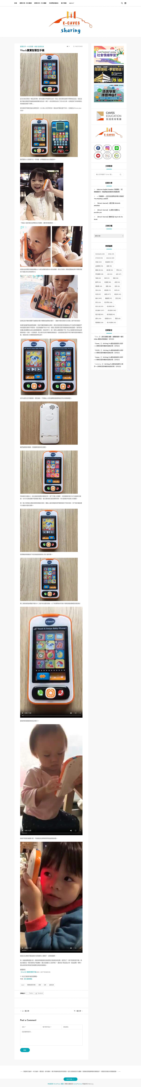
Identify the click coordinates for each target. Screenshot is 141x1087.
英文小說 (99, 306)
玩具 (45, 985)
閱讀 (117, 318)
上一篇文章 (25, 1011)
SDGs (111, 254)
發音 (117, 286)
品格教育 (99, 266)
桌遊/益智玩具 (39, 46)
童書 (107, 294)
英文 (98, 302)
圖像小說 (99, 270)
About (71, 3)
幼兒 (118, 274)
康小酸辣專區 (28, 979)
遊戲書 (108, 318)
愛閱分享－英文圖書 (26, 3)
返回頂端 (69, 1079)
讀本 (98, 318)
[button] (122, 3)
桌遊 (39, 985)
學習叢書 (99, 274)
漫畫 (108, 286)
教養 (115, 278)
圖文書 (110, 270)
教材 (106, 278)
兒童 (98, 262)
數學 (98, 282)
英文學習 (108, 302)
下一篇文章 (77, 1011)
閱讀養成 (99, 322)
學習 (119, 270)
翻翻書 (108, 298)
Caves (97, 343)
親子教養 (64, 3)
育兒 (118, 298)
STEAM (99, 258)
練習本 (117, 294)
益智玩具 (51, 985)
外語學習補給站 (53, 3)
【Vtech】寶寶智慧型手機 (28, 972)
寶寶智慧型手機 (31, 985)
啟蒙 (109, 266)
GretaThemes (77, 1084)
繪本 (98, 298)
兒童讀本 (109, 262)
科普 (98, 294)
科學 (116, 290)
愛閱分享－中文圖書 (40, 3)
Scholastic (100, 254)
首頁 (15, 3)
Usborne (110, 258)
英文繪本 (99, 310)
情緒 (98, 278)
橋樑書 (98, 286)
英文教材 (110, 306)
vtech (22, 985)
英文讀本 (112, 310)
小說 (109, 274)
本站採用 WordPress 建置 (56, 1084)
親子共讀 (99, 314)
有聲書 (107, 282)
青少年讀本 (111, 322)
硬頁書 (107, 290)
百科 (98, 290)
